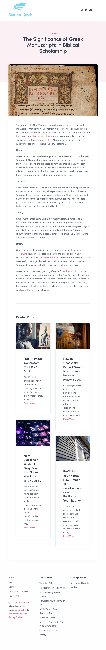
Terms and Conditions (19, 591)
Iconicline (22, 610)
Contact (12, 587)
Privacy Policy (14, 596)
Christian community (49, 257)
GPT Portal (44, 635)
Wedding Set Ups (47, 583)
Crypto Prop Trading (49, 630)
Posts (11, 582)
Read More (29, 403)
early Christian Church (41, 136)
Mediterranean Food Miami (52, 588)
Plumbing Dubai (47, 617)
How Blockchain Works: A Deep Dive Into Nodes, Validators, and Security (32, 468)
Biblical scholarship (72, 271)
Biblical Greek (22, 602)
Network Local (15, 613)
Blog (54, 33)
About (11, 577)
